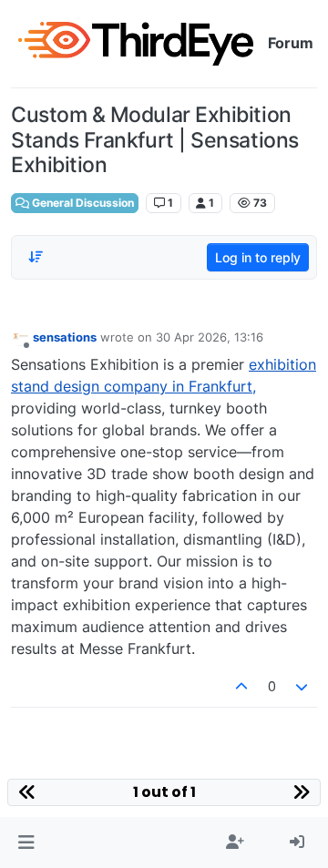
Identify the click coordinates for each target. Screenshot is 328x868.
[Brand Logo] (135, 44)
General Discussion (81, 202)
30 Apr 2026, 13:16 (209, 337)
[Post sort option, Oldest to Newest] (35, 257)
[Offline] (20, 336)
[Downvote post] (302, 687)
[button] (26, 842)
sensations (65, 337)
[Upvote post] (241, 687)
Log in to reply (258, 257)
